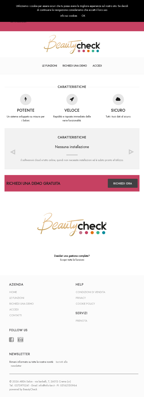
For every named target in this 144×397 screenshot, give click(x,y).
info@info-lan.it (47, 385)
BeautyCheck (30, 389)
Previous (12, 151)
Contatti (15, 315)
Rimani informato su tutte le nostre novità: (38, 364)
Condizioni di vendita (90, 292)
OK (83, 16)
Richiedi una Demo (75, 66)
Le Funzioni (49, 66)
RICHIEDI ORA (122, 183)
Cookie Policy (85, 304)
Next (131, 151)
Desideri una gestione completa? (72, 256)
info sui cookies (68, 16)
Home (13, 292)
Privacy (81, 298)
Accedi (97, 66)
